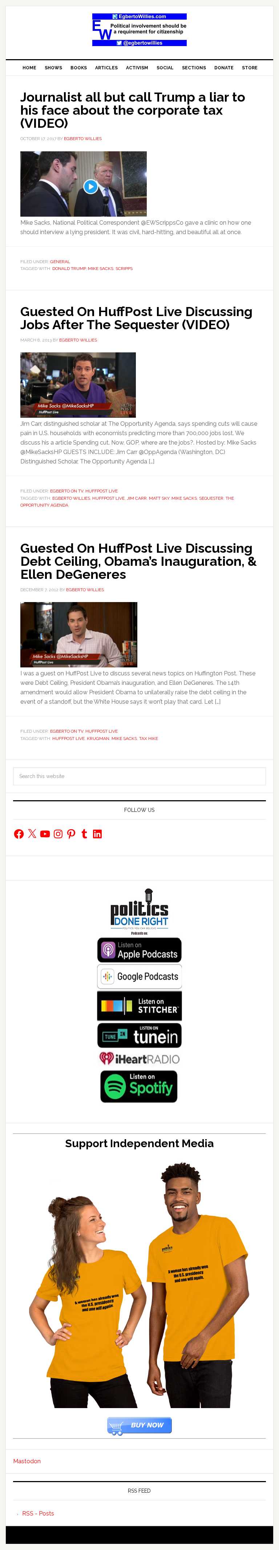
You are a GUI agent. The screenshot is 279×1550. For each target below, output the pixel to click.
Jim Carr (137, 498)
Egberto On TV (66, 491)
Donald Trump (69, 268)
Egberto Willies (71, 498)
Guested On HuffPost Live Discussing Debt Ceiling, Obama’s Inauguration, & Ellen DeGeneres (138, 561)
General (60, 261)
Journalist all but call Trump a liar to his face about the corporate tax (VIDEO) (132, 110)
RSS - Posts (38, 1513)
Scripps (124, 268)
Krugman (98, 738)
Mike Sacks (100, 268)
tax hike (148, 738)
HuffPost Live (101, 491)
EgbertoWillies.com (139, 29)
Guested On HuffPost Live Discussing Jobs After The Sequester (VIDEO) (136, 318)
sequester (211, 498)
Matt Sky (159, 498)
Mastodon (27, 1461)
